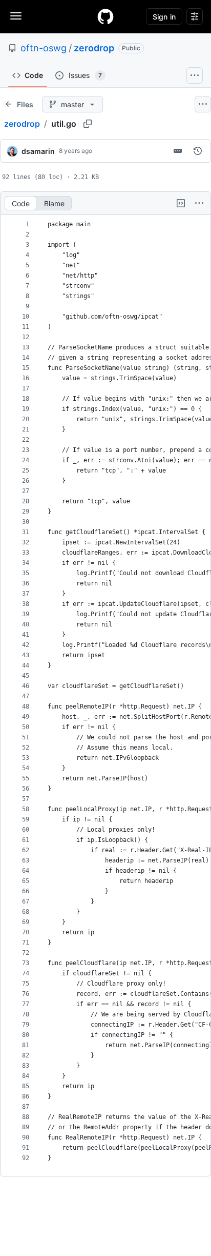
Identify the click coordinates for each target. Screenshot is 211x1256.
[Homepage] (105, 16)
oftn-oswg (43, 48)
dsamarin (38, 151)
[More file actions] (199, 203)
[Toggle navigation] (16, 16)
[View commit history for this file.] (197, 151)
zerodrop (94, 48)
